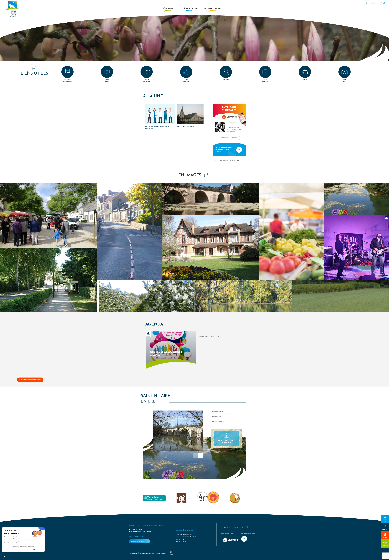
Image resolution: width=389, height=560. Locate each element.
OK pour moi (37, 550)
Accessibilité (133, 553)
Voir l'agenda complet (207, 336)
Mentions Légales (161, 553)
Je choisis (23, 550)
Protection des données (147, 553)
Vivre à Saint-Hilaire (188, 8)
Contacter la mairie (138, 541)
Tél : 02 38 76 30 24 (136, 536)
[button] (48, 215)
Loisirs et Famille (212, 8)
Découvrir (168, 8)
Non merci (9, 550)
